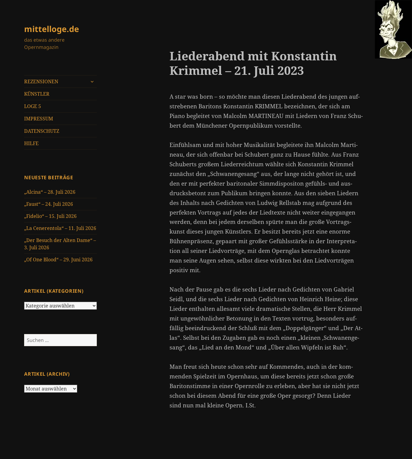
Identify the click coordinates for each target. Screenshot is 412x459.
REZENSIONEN (41, 81)
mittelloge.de (51, 28)
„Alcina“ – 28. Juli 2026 (49, 192)
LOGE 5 (32, 106)
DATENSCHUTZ (41, 131)
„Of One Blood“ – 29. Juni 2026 (58, 259)
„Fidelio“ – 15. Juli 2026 (50, 216)
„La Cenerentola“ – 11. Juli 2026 (60, 228)
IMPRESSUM (38, 118)
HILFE (31, 143)
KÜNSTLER (36, 94)
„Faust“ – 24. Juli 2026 (48, 204)
